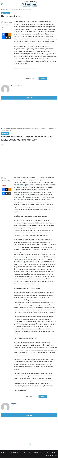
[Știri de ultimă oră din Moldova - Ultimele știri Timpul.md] (29, 4)
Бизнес (26, 453)
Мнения (8, 9)
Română (49, 453)
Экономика (43, 453)
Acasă (3, 9)
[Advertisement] (29, 113)
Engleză (54, 453)
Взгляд (30, 453)
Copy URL (43, 78)
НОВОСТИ (36, 453)
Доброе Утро (14, 9)
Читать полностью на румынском (25, 68)
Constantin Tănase (8, 22)
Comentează (29, 98)
